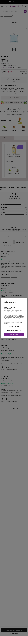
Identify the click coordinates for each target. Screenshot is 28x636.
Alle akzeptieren (14, 334)
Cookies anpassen (14, 326)
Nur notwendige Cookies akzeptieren (14, 330)
